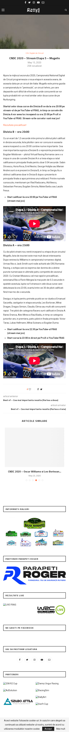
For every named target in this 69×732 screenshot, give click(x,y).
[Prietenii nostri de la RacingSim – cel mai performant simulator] (42, 690)
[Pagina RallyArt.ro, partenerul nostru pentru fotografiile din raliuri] (41, 697)
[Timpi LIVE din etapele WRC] (51, 604)
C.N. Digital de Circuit (34, 53)
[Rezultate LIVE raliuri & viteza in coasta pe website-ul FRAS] (9, 604)
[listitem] (11, 543)
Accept (48, 729)
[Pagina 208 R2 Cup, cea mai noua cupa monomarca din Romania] (10, 683)
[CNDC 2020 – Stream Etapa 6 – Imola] (34, 447)
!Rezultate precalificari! (14, 125)
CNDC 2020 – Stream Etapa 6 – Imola (34, 471)
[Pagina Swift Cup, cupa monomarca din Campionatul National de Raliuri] (42, 704)
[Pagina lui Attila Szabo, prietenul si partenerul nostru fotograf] (18, 697)
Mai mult (60, 729)
